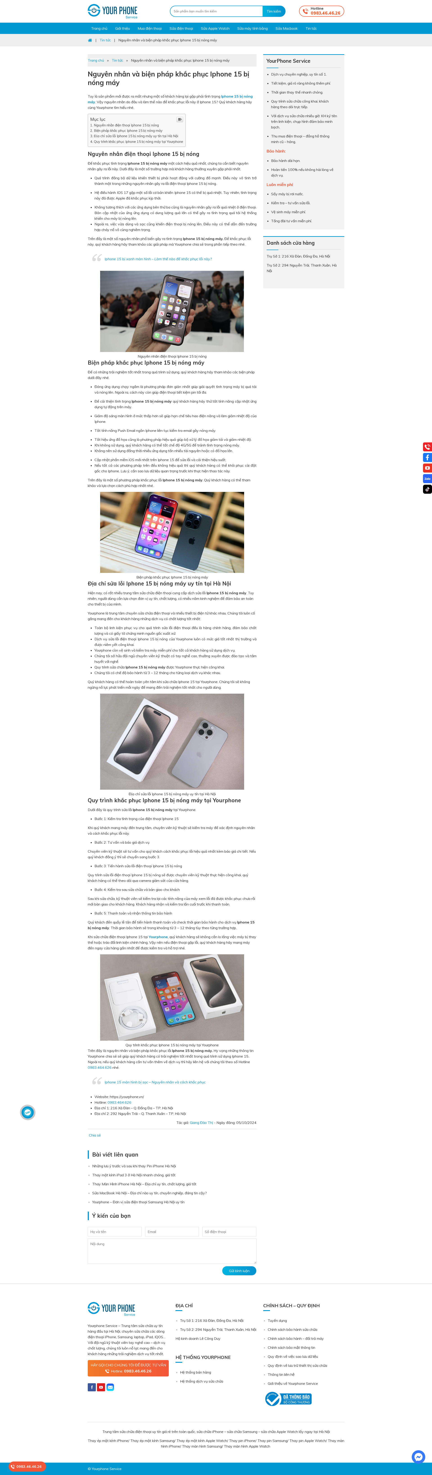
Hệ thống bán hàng (195, 1372)
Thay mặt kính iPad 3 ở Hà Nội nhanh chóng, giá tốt (134, 1175)
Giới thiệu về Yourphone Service (293, 1383)
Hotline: (131, 1371)
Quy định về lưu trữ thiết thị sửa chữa (297, 1365)
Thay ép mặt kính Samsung (152, 1440)
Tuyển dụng (277, 1320)
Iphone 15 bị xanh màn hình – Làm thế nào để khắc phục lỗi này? (158, 259)
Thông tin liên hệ (281, 1374)
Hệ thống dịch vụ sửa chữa (201, 1381)
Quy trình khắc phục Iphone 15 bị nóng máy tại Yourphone (138, 141)
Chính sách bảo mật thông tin (291, 1347)
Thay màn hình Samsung (202, 1446)
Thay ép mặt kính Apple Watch (201, 1440)
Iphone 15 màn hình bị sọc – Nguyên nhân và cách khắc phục (155, 1082)
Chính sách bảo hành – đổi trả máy (296, 1338)
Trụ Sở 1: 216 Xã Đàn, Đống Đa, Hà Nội (211, 1320)
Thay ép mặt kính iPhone (108, 1440)
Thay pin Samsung (272, 1440)
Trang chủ (96, 60)
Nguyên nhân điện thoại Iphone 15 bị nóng (126, 125)
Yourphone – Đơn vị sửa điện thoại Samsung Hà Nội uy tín (138, 1202)
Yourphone (158, 937)
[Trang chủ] (90, 40)
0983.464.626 (100, 1067)
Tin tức (117, 60)
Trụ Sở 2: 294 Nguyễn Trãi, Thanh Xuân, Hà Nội (218, 1329)
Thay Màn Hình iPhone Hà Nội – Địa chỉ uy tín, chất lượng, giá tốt (144, 1184)
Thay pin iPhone (242, 1440)
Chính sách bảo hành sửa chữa (292, 1329)
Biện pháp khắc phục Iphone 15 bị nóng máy (128, 130)
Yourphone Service (112, 11)
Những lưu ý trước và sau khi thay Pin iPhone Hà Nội (134, 1166)
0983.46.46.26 (325, 13)
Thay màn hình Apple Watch (247, 1446)
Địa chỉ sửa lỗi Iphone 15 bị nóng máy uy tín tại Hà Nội (136, 136)
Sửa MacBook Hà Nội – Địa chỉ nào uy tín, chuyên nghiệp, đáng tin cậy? (149, 1193)
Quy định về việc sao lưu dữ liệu (293, 1356)
